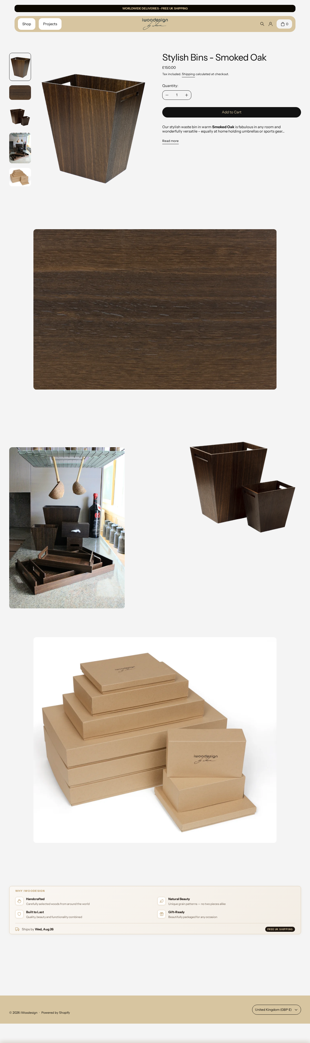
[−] (167, 95)
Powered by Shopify (55, 1012)
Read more (170, 141)
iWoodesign (29, 1012)
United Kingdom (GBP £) (273, 1010)
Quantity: (170, 85)
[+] (187, 95)
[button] (20, 67)
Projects (50, 24)
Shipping (188, 74)
